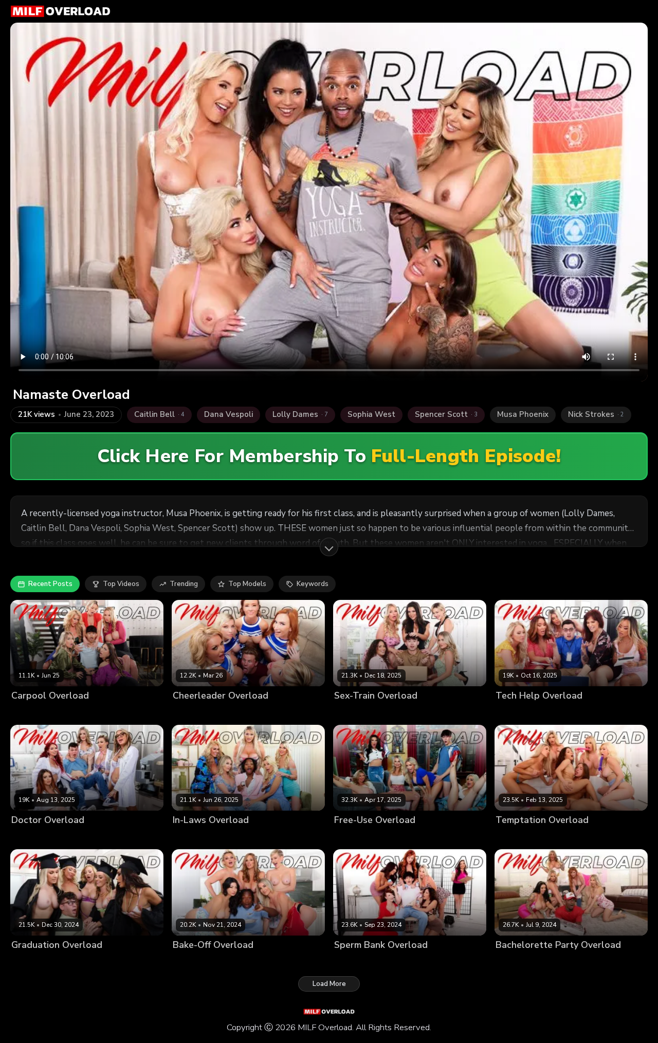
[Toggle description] (329, 547)
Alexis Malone (519, 713)
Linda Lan (561, 713)
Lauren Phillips (463, 962)
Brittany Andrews (245, 838)
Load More (329, 984)
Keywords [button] (312, 584)
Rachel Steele (603, 713)
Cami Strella (318, 962)
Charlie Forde (76, 838)
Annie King (277, 962)
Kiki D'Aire (118, 838)
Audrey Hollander (245, 713)
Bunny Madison (79, 962)
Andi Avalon (74, 713)
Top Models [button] (247, 584)
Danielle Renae (403, 838)
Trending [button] (184, 584)
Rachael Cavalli (123, 713)
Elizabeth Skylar (447, 713)
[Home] (60, 11)
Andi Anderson (563, 838)
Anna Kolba (610, 838)
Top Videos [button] (121, 584)
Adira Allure (31, 713)
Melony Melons (302, 838)
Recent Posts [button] (50, 584)
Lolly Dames (158, 838)
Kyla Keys (293, 713)
